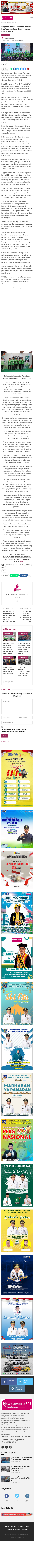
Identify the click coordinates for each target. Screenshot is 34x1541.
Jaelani (16, 564)
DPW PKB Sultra (9, 564)
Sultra (3, 567)
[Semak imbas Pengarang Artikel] (17, 588)
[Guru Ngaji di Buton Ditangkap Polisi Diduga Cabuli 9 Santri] (9, 660)
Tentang (13, 1526)
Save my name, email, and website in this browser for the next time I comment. (14, 730)
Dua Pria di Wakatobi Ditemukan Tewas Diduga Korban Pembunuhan (20, 1468)
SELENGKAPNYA (26, 1436)
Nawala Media (20, 1537)
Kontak (27, 1526)
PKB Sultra (28, 564)
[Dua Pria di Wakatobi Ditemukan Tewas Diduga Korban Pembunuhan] (24, 660)
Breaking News (6, 35)
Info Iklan (25, 1529)
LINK (22, 562)
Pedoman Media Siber (13, 1529)
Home (7, 1526)
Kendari (22, 564)
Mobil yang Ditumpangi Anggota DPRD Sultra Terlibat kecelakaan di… (21, 1478)
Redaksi (20, 1526)
